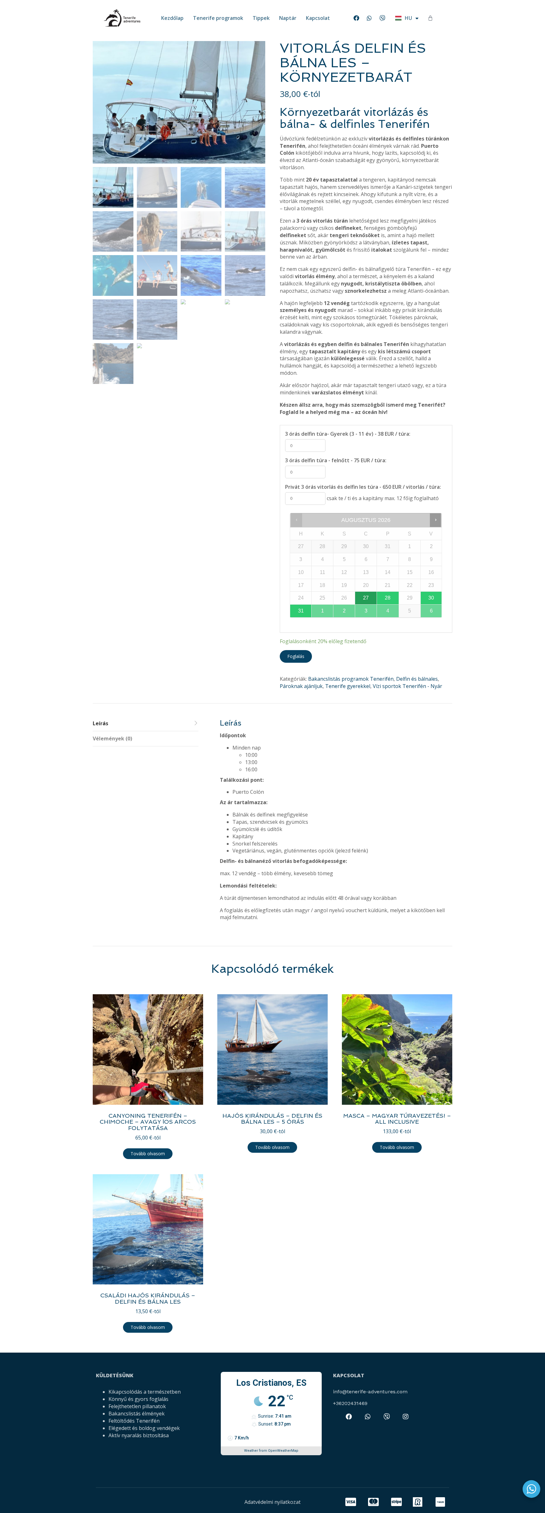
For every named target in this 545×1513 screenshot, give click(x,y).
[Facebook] (356, 18)
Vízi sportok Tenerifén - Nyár (407, 686)
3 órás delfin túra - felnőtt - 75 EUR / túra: (335, 460)
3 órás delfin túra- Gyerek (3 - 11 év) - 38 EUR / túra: (347, 433)
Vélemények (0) (112, 738)
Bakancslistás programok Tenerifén (351, 678)
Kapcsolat (318, 18)
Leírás (100, 723)
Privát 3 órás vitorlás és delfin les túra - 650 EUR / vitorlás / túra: (363, 486)
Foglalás (295, 656)
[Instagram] (405, 1417)
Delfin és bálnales (417, 678)
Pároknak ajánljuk (301, 686)
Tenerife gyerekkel (347, 686)
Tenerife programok (218, 18)
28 (387, 598)
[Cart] (430, 18)
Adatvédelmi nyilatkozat (272, 1501)
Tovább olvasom (148, 1154)
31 (301, 610)
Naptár (287, 18)
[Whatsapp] (369, 18)
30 (431, 598)
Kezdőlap (172, 18)
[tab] (145, 723)
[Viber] (382, 18)
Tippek (261, 18)
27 (366, 598)
